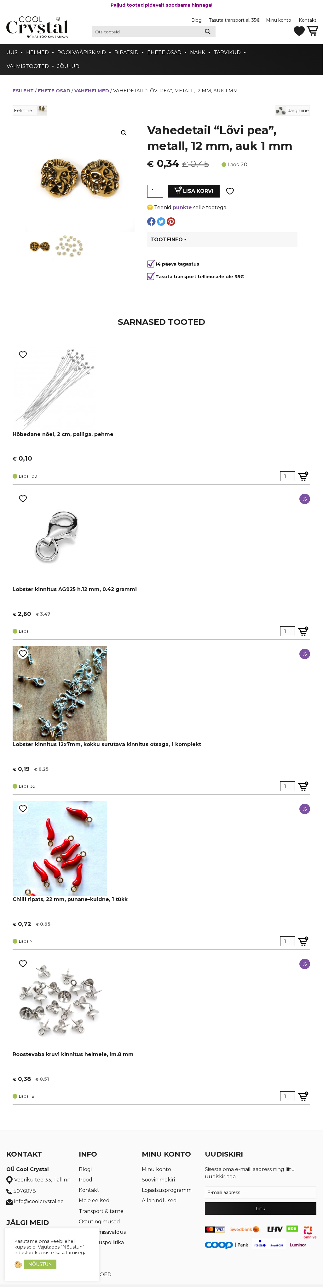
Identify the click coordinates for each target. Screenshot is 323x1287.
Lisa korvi (198, 191)
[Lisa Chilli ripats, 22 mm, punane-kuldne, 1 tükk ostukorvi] (303, 941)
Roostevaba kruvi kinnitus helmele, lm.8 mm (73, 1054)
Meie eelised (94, 1201)
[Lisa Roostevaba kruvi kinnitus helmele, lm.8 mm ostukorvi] (303, 1096)
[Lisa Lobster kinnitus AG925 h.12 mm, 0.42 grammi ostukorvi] (303, 631)
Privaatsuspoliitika (101, 1242)
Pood (85, 1180)
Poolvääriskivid (81, 52)
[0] (312, 31)
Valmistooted (28, 66)
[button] (124, 133)
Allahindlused (159, 1201)
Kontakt (307, 20)
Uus (12, 52)
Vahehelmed (91, 91)
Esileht (23, 91)
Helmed (37, 52)
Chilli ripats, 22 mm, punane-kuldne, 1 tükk (70, 899)
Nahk (197, 52)
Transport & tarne (101, 1211)
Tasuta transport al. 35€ (234, 20)
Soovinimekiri (158, 1180)
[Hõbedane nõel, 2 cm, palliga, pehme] (54, 389)
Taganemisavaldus (102, 1232)
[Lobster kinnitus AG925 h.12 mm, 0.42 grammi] (60, 538)
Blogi (197, 20)
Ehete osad (164, 52)
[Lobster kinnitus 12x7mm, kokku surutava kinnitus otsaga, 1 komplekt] (60, 693)
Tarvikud (227, 52)
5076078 (25, 1191)
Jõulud (68, 66)
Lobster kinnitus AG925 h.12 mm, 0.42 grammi (75, 589)
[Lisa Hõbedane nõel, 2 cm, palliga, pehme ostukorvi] (303, 476)
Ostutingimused (99, 1222)
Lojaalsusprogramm (167, 1190)
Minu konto (279, 20)
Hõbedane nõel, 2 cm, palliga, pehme (63, 434)
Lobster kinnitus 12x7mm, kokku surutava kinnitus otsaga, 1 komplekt (107, 744)
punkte (182, 207)
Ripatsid (126, 52)
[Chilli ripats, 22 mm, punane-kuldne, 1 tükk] (60, 848)
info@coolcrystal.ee (39, 1201)
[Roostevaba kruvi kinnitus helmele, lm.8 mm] (60, 1003)
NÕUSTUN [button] (40, 1264)
